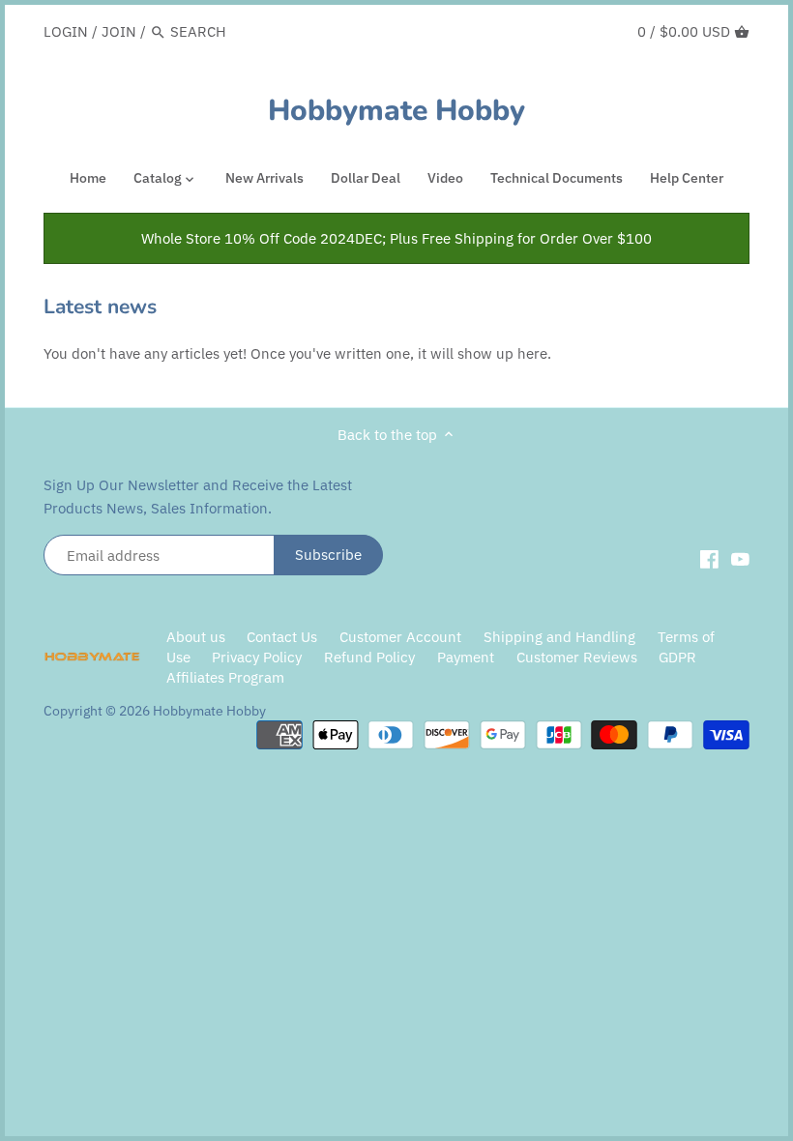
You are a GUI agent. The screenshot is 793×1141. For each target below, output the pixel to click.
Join (119, 31)
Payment (465, 657)
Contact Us (282, 637)
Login (66, 31)
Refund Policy (369, 657)
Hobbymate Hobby (396, 111)
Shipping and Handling (559, 637)
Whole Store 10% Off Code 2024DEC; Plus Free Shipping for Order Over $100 (396, 238)
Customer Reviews (576, 657)
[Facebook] (709, 558)
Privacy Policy (259, 657)
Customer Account (400, 637)
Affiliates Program (225, 677)
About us (195, 637)
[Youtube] (740, 558)
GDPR (677, 657)
